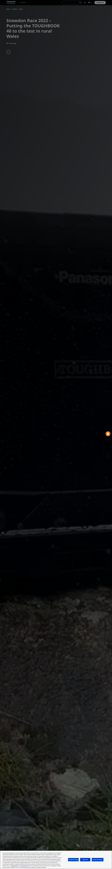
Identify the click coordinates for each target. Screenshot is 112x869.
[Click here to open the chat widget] (108, 433)
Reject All (85, 859)
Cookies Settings (73, 859)
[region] (56, 860)
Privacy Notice (24, 865)
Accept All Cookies (97, 859)
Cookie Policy (14, 865)
